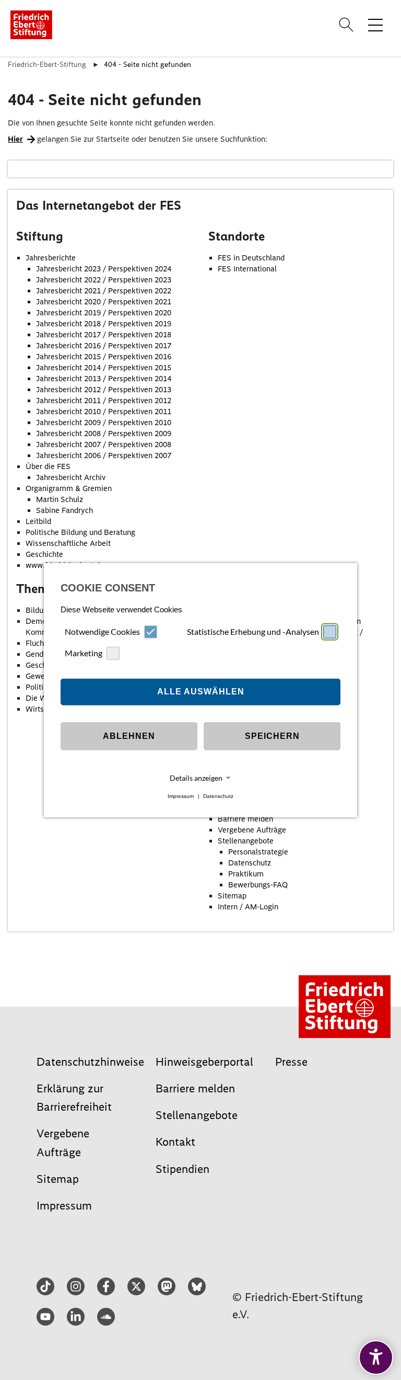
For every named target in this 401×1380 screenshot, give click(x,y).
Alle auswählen (200, 691)
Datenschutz (218, 796)
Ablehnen (129, 736)
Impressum (181, 796)
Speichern (272, 736)
